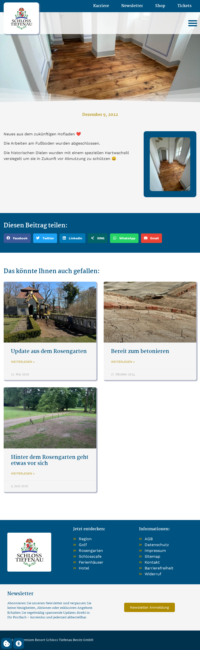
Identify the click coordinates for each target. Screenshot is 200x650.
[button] (192, 23)
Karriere (101, 6)
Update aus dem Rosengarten (49, 351)
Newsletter (132, 6)
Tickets (184, 6)
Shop (160, 6)
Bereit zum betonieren (140, 351)
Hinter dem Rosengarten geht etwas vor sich (50, 460)
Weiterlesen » (23, 361)
